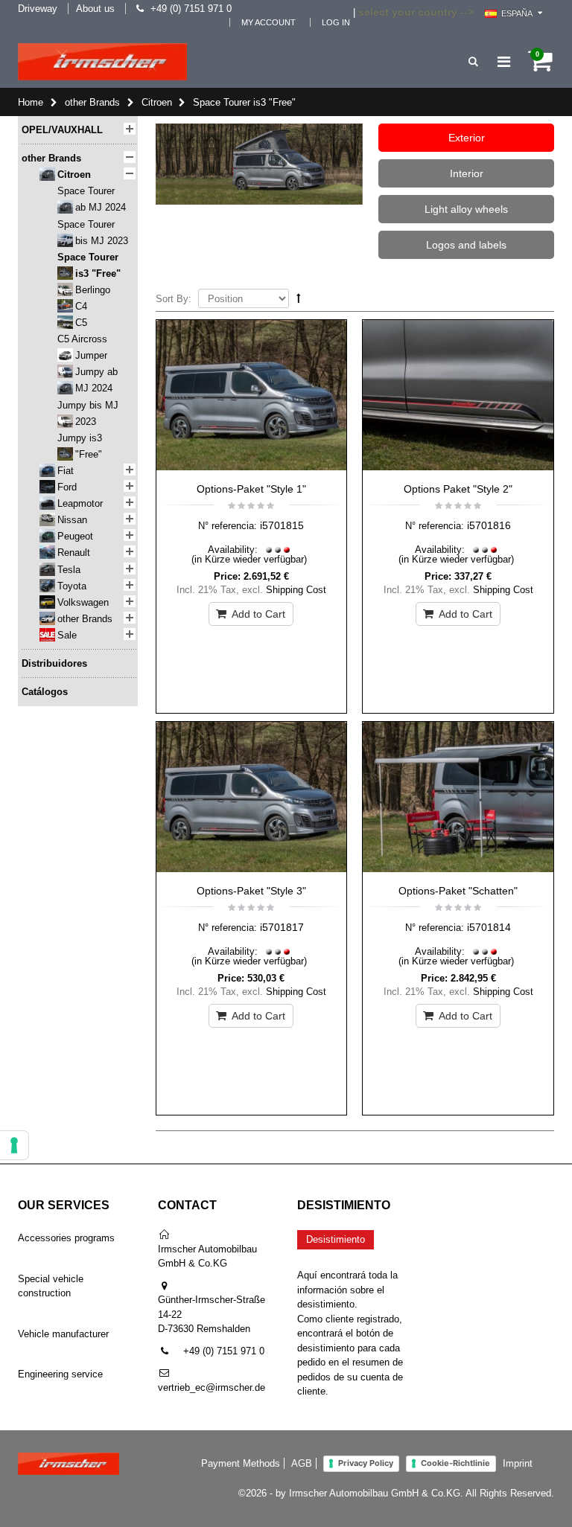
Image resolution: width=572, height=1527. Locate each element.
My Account (268, 22)
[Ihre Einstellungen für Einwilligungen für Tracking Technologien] (14, 1145)
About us (95, 8)
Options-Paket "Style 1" (251, 489)
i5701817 (282, 927)
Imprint (518, 1463)
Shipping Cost (296, 589)
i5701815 (282, 525)
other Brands (92, 102)
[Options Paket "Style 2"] (458, 397)
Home (30, 102)
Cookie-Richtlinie (455, 1463)
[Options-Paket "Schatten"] (458, 799)
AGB (301, 1463)
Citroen (157, 102)
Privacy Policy (365, 1463)
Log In (336, 22)
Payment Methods (240, 1463)
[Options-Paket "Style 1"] (251, 397)
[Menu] (504, 62)
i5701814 (489, 927)
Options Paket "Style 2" (458, 489)
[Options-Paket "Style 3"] (251, 799)
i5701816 (489, 525)
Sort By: (173, 299)
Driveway (37, 8)
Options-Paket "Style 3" (251, 891)
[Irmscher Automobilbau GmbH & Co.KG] (102, 61)
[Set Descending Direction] (298, 298)
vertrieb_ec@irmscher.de (211, 1387)
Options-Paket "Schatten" (458, 891)
